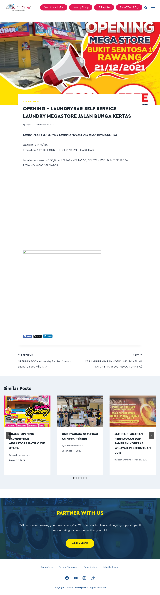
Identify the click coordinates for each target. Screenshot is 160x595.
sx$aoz (29, 124)
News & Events (31, 101)
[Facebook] (67, 578)
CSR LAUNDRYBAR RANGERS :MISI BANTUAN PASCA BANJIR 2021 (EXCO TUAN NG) (113, 361)
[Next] (151, 435)
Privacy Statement (68, 567)
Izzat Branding (124, 460)
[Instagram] (84, 578)
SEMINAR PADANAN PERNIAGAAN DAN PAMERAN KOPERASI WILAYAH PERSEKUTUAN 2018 (133, 443)
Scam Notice (90, 567)
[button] (145, 7)
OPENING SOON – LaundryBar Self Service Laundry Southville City (44, 361)
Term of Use (47, 567)
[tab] (74, 478)
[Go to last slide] (8, 435)
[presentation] (27, 411)
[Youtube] (76, 578)
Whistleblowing (111, 567)
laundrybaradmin (20, 455)
